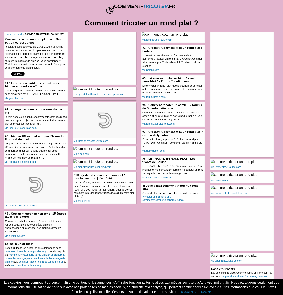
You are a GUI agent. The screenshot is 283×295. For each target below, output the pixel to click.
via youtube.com (14, 98)
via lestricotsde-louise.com (157, 39)
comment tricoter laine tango (27, 265)
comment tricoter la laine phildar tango (26, 251)
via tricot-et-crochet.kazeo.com (22, 205)
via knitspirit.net (82, 200)
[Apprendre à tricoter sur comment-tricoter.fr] (141, 7)
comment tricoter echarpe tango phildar (41, 261)
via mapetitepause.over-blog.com (92, 167)
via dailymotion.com (153, 150)
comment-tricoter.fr (13, 34)
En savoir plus (188, 292)
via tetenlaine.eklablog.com (226, 260)
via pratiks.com (150, 70)
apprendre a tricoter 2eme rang (239, 276)
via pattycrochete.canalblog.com (229, 193)
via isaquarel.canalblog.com (21, 128)
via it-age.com (81, 154)
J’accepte (206, 292)
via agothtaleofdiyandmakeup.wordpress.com (99, 94)
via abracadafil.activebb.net (20, 161)
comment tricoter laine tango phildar (29, 254)
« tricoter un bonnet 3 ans (156, 196)
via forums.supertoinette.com (158, 123)
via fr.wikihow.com (15, 235)
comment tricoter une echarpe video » (163, 200)
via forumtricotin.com (154, 97)
